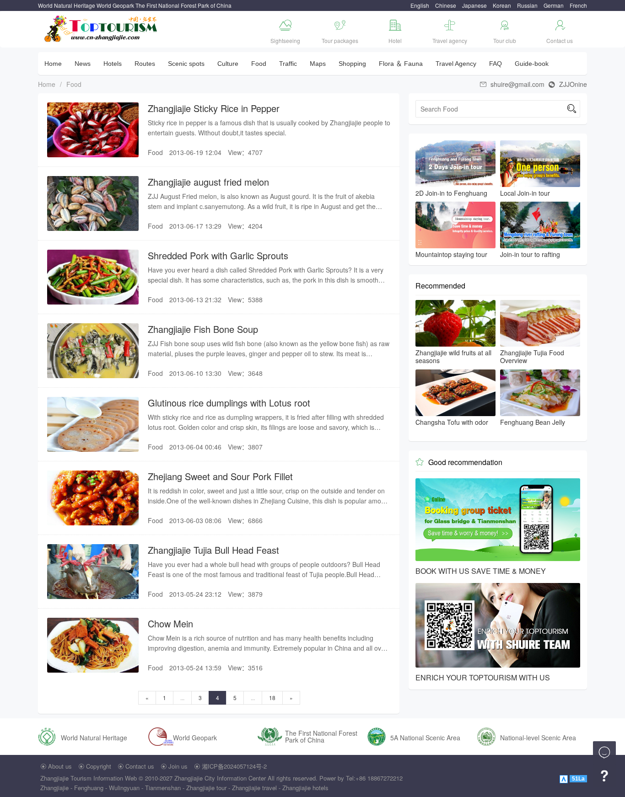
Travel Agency (456, 63)
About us (60, 766)
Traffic (288, 63)
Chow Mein (170, 623)
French (578, 5)
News (83, 63)
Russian (527, 5)
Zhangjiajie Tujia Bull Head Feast (213, 549)
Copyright (98, 766)
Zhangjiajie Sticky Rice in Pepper (214, 108)
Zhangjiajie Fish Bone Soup (203, 329)
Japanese (474, 5)
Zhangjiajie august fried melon (208, 181)
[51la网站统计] (565, 778)
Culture (227, 63)
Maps (318, 63)
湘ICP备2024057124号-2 (234, 766)
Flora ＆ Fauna (401, 63)
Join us (178, 766)
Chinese (445, 5)
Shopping (352, 63)
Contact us (139, 766)
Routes (145, 63)
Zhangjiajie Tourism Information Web (88, 778)
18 (272, 697)
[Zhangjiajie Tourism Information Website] (101, 28)
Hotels (112, 63)
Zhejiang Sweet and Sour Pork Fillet (220, 476)
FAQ (495, 63)
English (419, 5)
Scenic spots (186, 63)
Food (258, 63)
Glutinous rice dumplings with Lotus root (229, 402)
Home (53, 63)
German (554, 5)
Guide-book (532, 63)
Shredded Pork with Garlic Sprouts (218, 255)
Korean (502, 5)
